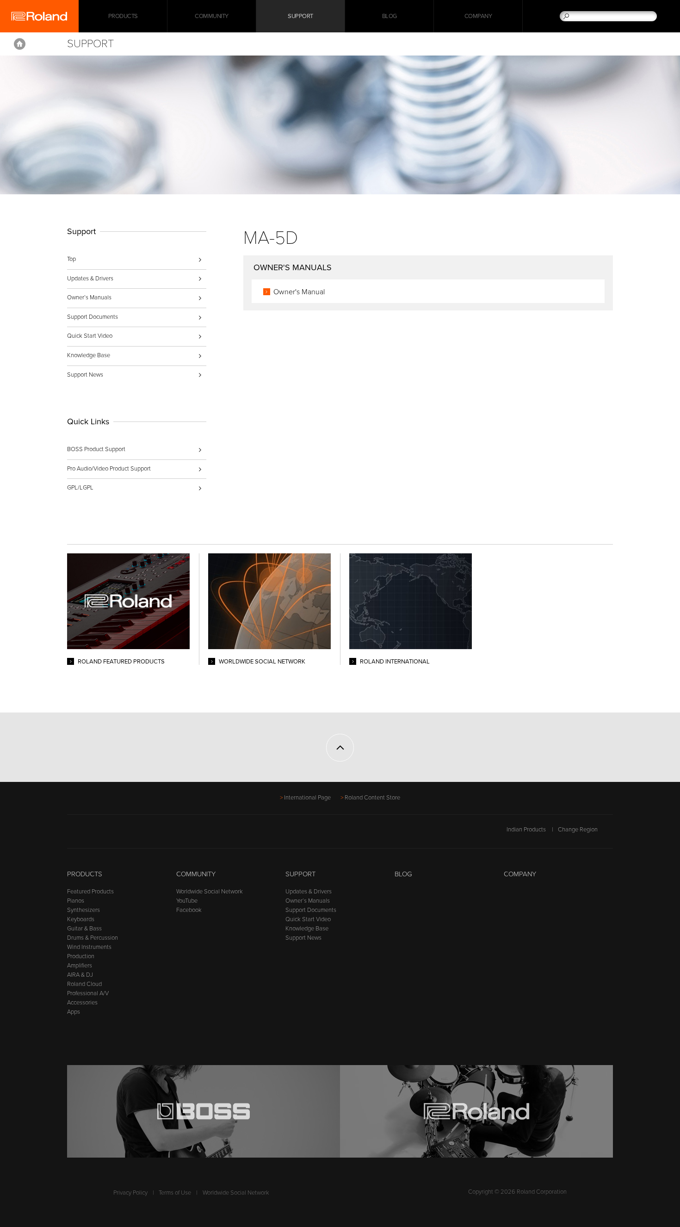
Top (71, 259)
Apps (73, 1012)
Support (300, 16)
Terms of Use (175, 1192)
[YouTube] (108, 834)
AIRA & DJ (80, 975)
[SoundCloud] (143, 834)
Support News (85, 374)
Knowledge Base (88, 355)
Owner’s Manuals (89, 297)
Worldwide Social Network (209, 891)
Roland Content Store (372, 797)
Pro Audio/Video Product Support (109, 468)
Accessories (82, 1002)
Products (84, 874)
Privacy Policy (130, 1192)
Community (212, 16)
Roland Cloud (84, 984)
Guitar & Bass (84, 928)
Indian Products (526, 829)
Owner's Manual (299, 292)
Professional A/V (88, 993)
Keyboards (80, 919)
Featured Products (90, 891)
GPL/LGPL (80, 487)
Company (478, 16)
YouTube (187, 901)
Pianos (75, 901)
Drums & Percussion (92, 938)
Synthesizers (83, 910)
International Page (307, 797)
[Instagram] (125, 834)
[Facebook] (73, 834)
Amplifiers (79, 965)
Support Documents (92, 317)
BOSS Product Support (96, 449)
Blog (389, 16)
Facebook (189, 910)
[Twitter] (90, 834)
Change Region (578, 829)
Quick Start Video (89, 336)
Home (19, 43)
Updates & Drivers (90, 278)
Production (80, 956)
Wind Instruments (89, 947)
